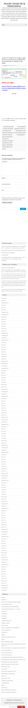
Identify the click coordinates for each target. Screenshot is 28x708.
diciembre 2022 (4, 361)
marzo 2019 (3, 466)
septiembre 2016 (4, 536)
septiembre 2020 (4, 424)
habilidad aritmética (5, 623)
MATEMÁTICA (4, 632)
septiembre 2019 (4, 452)
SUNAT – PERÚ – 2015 (5, 678)
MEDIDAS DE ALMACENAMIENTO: (8, 267)
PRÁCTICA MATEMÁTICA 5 (6, 654)
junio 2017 (3, 515)
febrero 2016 (4, 552)
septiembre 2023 (4, 340)
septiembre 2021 (4, 396)
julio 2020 (3, 428)
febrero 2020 (4, 440)
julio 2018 (3, 485)
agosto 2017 (4, 510)
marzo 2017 (3, 522)
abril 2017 (3, 520)
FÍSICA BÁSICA (4, 613)
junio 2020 (3, 431)
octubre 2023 (4, 337)
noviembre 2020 (4, 419)
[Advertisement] (14, 41)
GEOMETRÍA (4, 618)
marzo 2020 (3, 438)
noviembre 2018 (4, 475)
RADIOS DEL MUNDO (5, 666)
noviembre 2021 (4, 391)
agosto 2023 (4, 342)
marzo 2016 (3, 550)
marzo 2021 (3, 410)
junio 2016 (3, 543)
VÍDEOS (3, 685)
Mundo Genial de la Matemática (14, 4)
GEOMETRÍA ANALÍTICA (6, 620)
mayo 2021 (3, 405)
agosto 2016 (4, 538)
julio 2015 (3, 569)
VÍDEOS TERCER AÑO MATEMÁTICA (8, 692)
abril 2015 (3, 576)
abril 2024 (3, 326)
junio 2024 (3, 321)
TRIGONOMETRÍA (5, 682)
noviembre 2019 (4, 447)
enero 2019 (3, 470)
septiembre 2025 (4, 302)
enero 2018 (3, 499)
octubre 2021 (4, 393)
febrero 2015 (4, 580)
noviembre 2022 (4, 363)
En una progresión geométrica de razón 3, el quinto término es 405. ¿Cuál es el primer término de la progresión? (20, 130)
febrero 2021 (4, 412)
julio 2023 (3, 344)
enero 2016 (3, 555)
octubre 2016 (4, 534)
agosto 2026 (4, 298)
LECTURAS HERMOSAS (6, 630)
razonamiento (4, 668)
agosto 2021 (4, 398)
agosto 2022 (4, 370)
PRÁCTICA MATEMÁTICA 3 (6, 652)
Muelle (2, 639)
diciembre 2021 (4, 389)
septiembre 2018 (4, 480)
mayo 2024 (3, 323)
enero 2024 (3, 330)
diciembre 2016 (4, 529)
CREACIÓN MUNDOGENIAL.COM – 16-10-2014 (10, 609)
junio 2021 (3, 403)
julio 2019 (3, 457)
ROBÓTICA (3, 675)
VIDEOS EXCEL (4, 687)
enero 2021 (3, 414)
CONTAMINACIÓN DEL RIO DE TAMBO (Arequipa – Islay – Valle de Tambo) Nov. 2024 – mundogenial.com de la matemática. (13, 259)
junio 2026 (3, 300)
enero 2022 (3, 386)
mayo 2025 (3, 309)
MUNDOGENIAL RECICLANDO (7, 641)
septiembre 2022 (4, 368)
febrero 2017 (4, 524)
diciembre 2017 (4, 501)
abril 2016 (3, 548)
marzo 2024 (3, 328)
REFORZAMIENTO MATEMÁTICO (8, 673)
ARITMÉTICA (4, 599)
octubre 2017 (4, 506)
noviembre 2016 (4, 531)
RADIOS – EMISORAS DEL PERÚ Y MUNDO (9, 664)
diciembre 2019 (4, 445)
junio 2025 (3, 307)
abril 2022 (3, 379)
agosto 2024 (4, 316)
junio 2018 (3, 487)
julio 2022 (3, 372)
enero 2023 (3, 358)
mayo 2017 (3, 517)
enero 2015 (3, 583)
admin (5, 65)
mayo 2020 (3, 433)
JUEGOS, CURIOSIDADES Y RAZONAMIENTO (10, 627)
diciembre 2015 (4, 557)
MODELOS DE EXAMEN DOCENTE (8, 637)
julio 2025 (3, 305)
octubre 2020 (4, 421)
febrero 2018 (4, 496)
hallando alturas (4, 625)
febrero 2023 (4, 356)
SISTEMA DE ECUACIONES (9, 120)
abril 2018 (3, 492)
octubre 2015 (4, 562)
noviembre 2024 (4, 312)
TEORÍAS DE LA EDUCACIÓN (7, 680)
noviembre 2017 (4, 503)
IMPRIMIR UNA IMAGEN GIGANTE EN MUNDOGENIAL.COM (13, 250)
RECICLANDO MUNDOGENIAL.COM (8, 671)
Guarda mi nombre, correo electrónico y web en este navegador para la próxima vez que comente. (13, 198)
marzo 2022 (3, 382)
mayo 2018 (3, 489)
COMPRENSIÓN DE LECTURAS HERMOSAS (10, 606)
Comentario (5, 161)
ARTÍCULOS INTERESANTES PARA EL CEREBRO (11, 602)
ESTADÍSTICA (4, 611)
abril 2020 (3, 435)
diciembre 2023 (4, 333)
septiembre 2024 (4, 314)
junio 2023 (3, 347)
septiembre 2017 (4, 508)
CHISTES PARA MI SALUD (6, 604)
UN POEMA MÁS (4, 255)
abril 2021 (3, 407)
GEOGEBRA (3, 616)
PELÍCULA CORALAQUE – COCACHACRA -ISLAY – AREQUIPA (13, 647)
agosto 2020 (4, 426)
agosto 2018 (4, 482)
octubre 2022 (4, 365)
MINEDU (3, 634)
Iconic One (11, 706)
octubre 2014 (4, 590)
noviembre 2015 (4, 559)
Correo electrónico (6, 184)
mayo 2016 (3, 545)
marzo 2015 (3, 578)
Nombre (4, 178)
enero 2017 (3, 527)
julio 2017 (3, 513)
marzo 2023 (3, 354)
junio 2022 (3, 375)
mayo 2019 (3, 461)
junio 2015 (3, 571)
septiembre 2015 (4, 564)
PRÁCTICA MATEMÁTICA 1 (6, 650)
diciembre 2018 (4, 473)
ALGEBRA (8, 118)
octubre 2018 (4, 477)
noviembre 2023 (4, 335)
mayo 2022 (3, 377)
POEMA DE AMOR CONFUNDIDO (8, 252)
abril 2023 (3, 351)
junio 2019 (3, 459)
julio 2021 (3, 400)
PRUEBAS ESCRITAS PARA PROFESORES (9, 662)
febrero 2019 (4, 468)
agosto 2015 (4, 566)
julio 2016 (3, 541)
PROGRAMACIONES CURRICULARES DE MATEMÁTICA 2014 (13, 659)
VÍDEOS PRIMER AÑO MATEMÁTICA (8, 689)
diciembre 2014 (4, 585)
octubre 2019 (4, 450)
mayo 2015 (3, 573)
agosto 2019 (4, 454)
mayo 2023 (3, 349)
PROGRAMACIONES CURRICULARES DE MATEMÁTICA (12, 657)
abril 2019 (3, 464)
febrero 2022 (4, 384)
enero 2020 (3, 443)
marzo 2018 (3, 494)
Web (3, 190)
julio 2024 (3, 319)
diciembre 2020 (4, 417)
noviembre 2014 (4, 587)
